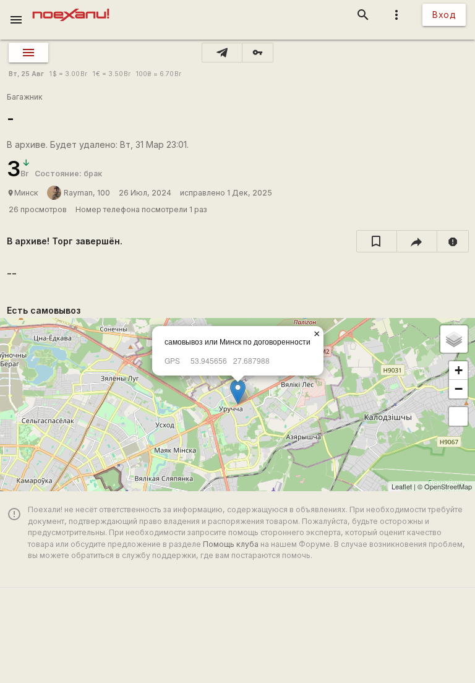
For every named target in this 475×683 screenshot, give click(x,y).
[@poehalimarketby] (222, 52)
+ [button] (459, 370)
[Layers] (454, 339)
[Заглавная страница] (71, 8)
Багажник (25, 96)
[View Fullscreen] (458, 416)
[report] (453, 241)
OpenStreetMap (448, 486)
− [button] (459, 389)
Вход (444, 14)
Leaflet (402, 486)
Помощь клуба (231, 544)
